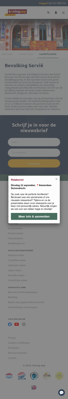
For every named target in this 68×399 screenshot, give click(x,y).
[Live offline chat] (61, 392)
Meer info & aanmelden (34, 216)
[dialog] (34, 199)
